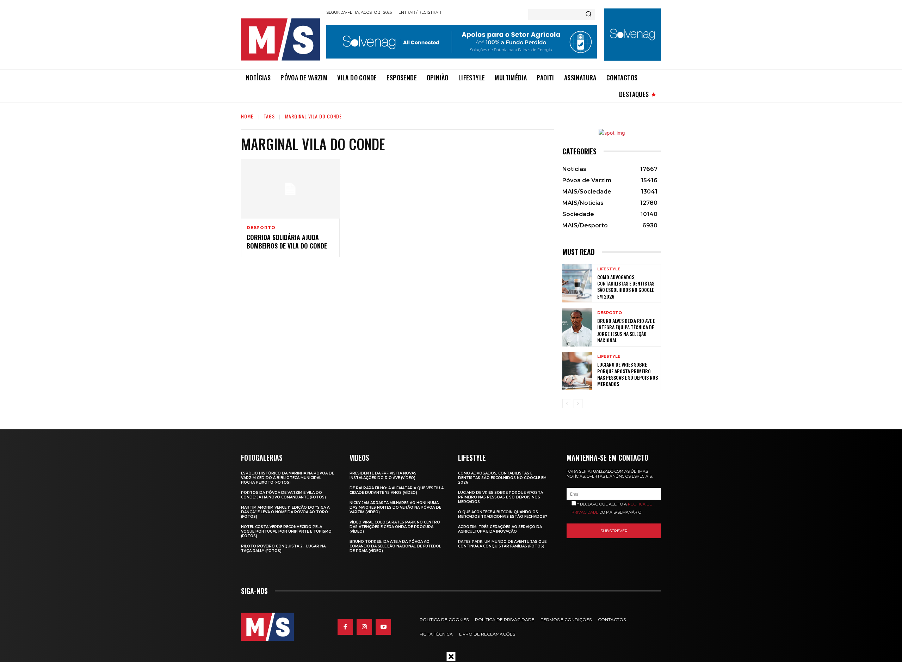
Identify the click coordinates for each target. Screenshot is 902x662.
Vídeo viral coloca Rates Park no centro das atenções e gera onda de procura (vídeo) (395, 527)
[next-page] (578, 403)
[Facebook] (345, 627)
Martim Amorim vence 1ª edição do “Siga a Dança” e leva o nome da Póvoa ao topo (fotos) (285, 512)
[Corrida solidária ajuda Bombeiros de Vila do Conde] (290, 189)
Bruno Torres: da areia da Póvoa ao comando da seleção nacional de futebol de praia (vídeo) (395, 546)
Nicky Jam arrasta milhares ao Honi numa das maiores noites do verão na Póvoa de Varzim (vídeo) (395, 507)
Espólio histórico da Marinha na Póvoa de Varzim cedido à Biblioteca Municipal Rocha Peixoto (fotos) (287, 478)
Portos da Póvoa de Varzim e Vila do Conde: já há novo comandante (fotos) (283, 494)
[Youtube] (383, 627)
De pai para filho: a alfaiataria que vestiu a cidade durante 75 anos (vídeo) (397, 490)
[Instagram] (364, 627)
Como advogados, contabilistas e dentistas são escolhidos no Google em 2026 (625, 286)
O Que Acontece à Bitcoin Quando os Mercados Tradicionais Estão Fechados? (502, 514)
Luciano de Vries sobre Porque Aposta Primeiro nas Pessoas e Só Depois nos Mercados (627, 374)
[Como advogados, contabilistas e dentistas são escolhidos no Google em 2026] (577, 283)
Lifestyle (608, 269)
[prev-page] (566, 403)
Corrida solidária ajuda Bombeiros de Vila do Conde (287, 241)
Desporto (261, 228)
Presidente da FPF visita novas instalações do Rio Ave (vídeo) (383, 475)
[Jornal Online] (280, 39)
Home (247, 116)
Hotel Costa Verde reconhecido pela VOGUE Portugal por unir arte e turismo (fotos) (286, 531)
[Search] (588, 14)
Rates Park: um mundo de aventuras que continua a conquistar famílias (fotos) (502, 543)
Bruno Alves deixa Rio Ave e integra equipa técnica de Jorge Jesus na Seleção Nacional (626, 330)
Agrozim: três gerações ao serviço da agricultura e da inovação (500, 529)
